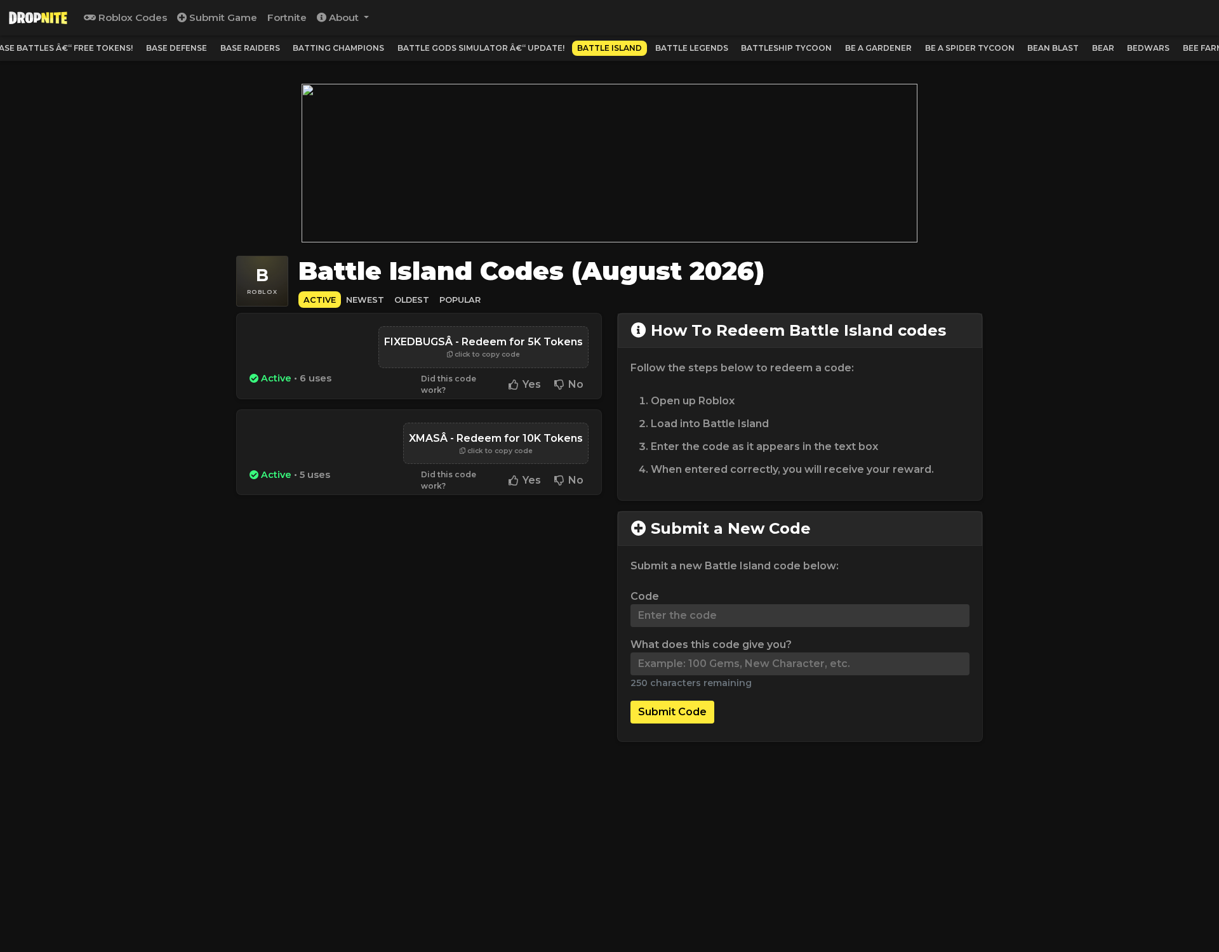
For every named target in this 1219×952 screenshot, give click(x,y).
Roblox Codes (131, 17)
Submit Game (222, 17)
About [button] (343, 17)
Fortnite (287, 17)
